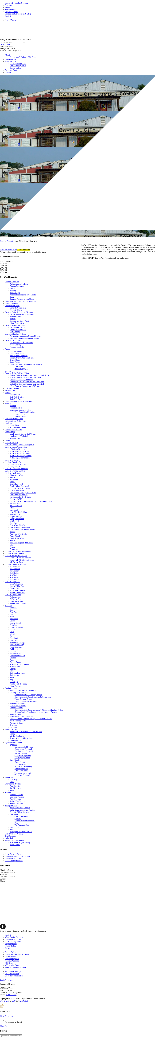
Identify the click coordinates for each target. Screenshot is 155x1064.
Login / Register (11, 20)
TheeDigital (23, 1001)
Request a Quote (11, 12)
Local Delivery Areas (18, 66)
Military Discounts (12, 961)
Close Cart (4, 1026)
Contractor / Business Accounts (17, 954)
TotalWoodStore (6, 980)
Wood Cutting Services (14, 861)
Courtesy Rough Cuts (18, 64)
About (7, 7)
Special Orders (15, 68)
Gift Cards (9, 963)
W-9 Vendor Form (12, 965)
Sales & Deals (10, 9)
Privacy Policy (10, 946)
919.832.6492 (5, 44)
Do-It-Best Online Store (14, 976)
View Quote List (6, 1016)
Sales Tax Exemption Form (15, 967)
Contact (8, 16)
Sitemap (8, 948)
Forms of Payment (12, 959)
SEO (14, 1001)
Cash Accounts (10, 956)
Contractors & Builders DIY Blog (18, 14)
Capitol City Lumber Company (17, 3)
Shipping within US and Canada (17, 856)
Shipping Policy (11, 944)
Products (8, 5)
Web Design (4, 1001)
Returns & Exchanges (13, 971)
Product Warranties (12, 974)
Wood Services (10, 61)
